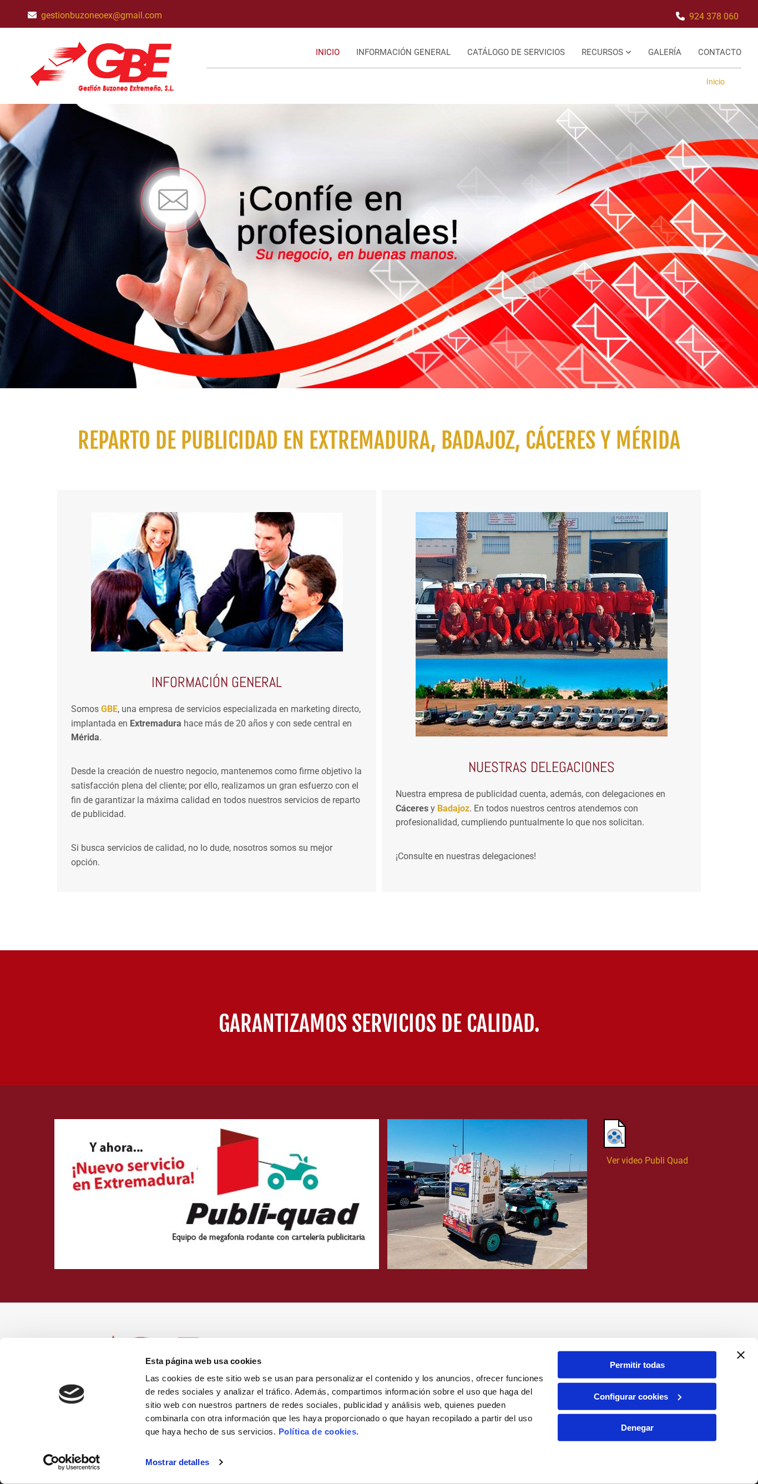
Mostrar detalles (177, 1462)
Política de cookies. (319, 1431)
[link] (598, 53)
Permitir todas (637, 1365)
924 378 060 (714, 16)
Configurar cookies (631, 1396)
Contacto (719, 52)
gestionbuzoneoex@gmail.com (101, 15)
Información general (403, 52)
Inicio (328, 52)
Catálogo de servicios (516, 52)
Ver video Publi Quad (647, 1160)
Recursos (603, 52)
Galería (664, 52)
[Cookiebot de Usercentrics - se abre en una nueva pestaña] (71, 1462)
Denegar (637, 1427)
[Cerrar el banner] (741, 1355)
